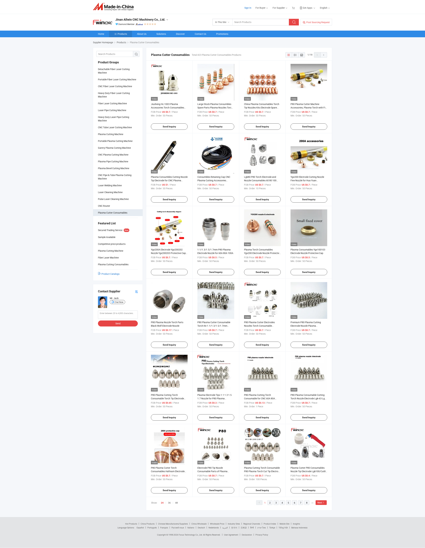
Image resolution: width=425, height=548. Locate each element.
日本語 (244, 527)
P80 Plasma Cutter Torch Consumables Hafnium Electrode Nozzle (168, 471)
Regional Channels (251, 523)
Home (101, 33)
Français (164, 527)
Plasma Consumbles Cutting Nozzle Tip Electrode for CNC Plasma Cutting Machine (169, 180)
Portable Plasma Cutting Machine (115, 141)
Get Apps (307, 7)
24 (162, 502)
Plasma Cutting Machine (110, 134)
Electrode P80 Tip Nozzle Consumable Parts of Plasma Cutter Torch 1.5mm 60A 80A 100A (215, 471)
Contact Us (200, 33)
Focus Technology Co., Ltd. (191, 534)
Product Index (270, 523)
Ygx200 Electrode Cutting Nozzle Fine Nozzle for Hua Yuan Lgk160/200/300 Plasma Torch (307, 180)
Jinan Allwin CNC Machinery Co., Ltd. (140, 19)
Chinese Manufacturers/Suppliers (173, 523)
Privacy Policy (261, 534)
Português (152, 527)
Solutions (161, 33)
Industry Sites (234, 523)
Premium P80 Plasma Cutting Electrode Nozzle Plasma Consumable (306, 326)
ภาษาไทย (261, 527)
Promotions (222, 33)
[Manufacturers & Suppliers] (114, 6)
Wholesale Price (217, 523)
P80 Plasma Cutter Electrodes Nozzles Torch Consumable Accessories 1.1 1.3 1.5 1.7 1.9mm (261, 326)
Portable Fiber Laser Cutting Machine (117, 79)
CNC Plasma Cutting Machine (113, 154)
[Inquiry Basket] (294, 7)
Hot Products (131, 523)
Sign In (247, 7)
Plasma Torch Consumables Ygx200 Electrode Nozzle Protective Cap (262, 253)
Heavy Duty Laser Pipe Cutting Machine (113, 118)
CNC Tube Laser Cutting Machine (115, 127)
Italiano (190, 527)
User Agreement (231, 534)
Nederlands (214, 527)
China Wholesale (199, 523)
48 (176, 502)
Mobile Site (284, 523)
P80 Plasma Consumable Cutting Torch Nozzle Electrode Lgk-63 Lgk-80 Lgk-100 (309, 398)
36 (169, 502)
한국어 (234, 527)
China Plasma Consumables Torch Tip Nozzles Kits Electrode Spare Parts (261, 107)
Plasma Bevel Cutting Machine (113, 168)
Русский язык (177, 527)
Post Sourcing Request (318, 22)
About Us (141, 33)
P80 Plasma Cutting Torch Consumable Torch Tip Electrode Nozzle (167, 398)
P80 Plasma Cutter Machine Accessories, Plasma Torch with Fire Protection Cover (309, 107)
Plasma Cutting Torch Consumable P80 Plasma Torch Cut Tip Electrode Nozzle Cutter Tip (262, 471)
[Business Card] (136, 291)
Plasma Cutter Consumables (112, 212)
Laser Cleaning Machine (110, 192)
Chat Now (118, 302)
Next (319, 502)
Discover (180, 33)
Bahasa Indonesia (299, 527)
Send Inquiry (169, 126)
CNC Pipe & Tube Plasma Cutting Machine (114, 176)
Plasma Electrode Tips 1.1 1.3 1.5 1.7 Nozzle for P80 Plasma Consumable (214, 398)
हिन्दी (252, 527)
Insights (296, 523)
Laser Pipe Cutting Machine (112, 110)
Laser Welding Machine (110, 185)
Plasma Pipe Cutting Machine (113, 161)
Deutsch (201, 527)
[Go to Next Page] (324, 54)
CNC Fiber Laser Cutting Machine (115, 86)
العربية (225, 527)
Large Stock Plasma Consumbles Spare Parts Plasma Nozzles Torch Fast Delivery (215, 107)
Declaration (247, 534)
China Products (148, 523)
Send (118, 323)
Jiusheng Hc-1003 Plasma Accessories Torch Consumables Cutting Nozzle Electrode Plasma (167, 107)
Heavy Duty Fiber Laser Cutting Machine (114, 94)
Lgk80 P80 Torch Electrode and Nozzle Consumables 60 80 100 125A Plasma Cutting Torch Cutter (261, 180)
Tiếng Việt (283, 527)
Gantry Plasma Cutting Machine (114, 147)
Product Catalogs (110, 273)
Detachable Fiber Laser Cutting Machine (114, 71)
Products (122, 33)
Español (140, 527)
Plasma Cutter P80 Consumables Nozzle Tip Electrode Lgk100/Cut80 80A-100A (309, 471)
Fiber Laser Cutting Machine (112, 103)
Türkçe (272, 527)
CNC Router (104, 205)
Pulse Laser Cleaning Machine (113, 199)
